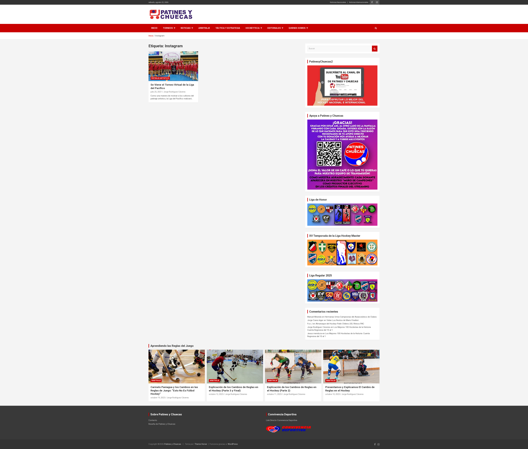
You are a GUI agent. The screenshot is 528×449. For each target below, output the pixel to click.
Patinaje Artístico (160, 78)
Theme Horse (201, 444)
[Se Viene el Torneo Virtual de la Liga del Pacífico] (173, 66)
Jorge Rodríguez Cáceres (174, 92)
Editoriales (274, 28)
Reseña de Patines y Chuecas (161, 424)
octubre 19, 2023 (158, 398)
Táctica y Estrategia (227, 28)
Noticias (186, 28)
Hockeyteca (253, 28)
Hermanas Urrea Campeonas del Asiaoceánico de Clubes (351, 317)
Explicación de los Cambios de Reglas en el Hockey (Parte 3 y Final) (233, 389)
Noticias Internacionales (358, 2)
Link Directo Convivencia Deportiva (281, 420)
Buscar (374, 49)
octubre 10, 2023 (332, 394)
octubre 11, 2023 (274, 394)
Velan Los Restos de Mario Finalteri (343, 320)
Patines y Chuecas (172, 444)
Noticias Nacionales (338, 2)
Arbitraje (204, 28)
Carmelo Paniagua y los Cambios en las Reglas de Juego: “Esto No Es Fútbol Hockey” (174, 390)
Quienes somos (297, 28)
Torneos (168, 28)
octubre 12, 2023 (216, 394)
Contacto (152, 420)
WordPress (233, 444)
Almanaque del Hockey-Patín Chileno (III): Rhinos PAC (340, 323)
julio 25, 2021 (156, 92)
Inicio (154, 28)
